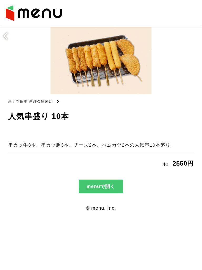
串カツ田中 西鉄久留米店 (30, 101)
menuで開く (101, 186)
